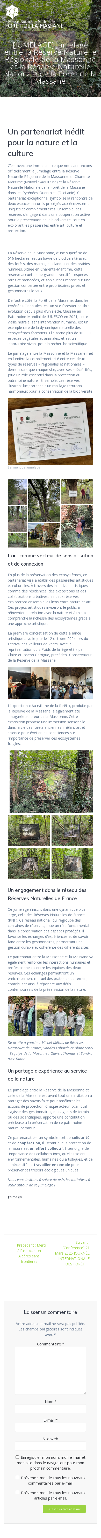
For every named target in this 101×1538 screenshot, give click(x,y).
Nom (50, 1401)
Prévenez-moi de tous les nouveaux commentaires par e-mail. (53, 1480)
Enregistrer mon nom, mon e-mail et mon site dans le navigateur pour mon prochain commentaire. (51, 1463)
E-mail (50, 1420)
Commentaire (50, 1343)
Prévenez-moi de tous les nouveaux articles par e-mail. (53, 1495)
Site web (50, 1438)
